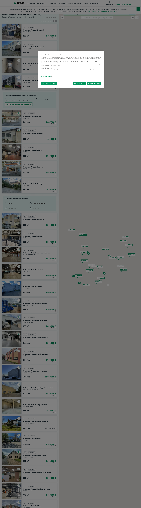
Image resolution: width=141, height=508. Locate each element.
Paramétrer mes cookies (49, 83)
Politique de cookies (46, 76)
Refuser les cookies (79, 83)
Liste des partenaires (45, 78)
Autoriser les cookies (94, 83)
